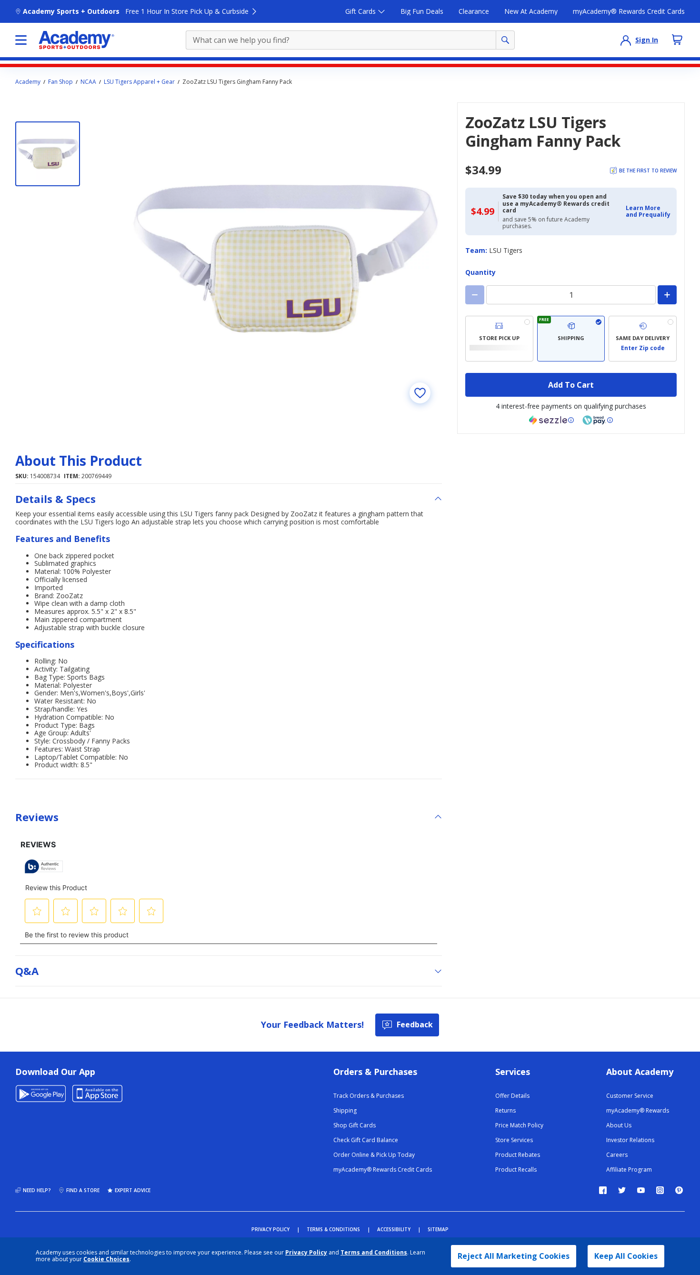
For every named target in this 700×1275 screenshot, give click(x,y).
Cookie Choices (106, 1259)
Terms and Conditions (373, 1252)
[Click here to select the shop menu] (21, 40)
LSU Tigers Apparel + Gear (139, 82)
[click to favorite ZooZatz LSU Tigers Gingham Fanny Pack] (420, 392)
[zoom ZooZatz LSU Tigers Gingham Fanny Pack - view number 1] (286, 258)
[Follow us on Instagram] (660, 1190)
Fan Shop (60, 82)
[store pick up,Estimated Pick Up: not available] (499, 338)
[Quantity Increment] (667, 294)
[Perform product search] (505, 40)
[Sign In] (625, 40)
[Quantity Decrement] (474, 294)
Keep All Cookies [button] (626, 1256)
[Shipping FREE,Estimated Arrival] (571, 338)
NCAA (88, 82)
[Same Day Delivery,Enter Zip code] (642, 338)
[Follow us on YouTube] (641, 1190)
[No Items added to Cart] (677, 39)
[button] (648, 212)
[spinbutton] (571, 294)
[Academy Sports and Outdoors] (76, 40)
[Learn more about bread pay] (597, 420)
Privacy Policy (306, 1252)
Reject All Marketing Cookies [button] (514, 1256)
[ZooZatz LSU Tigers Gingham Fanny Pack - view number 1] (48, 154)
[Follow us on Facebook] (603, 1190)
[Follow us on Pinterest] (679, 1190)
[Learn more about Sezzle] (551, 420)
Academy (27, 82)
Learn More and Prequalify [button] (648, 211)
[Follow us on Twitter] (622, 1190)
